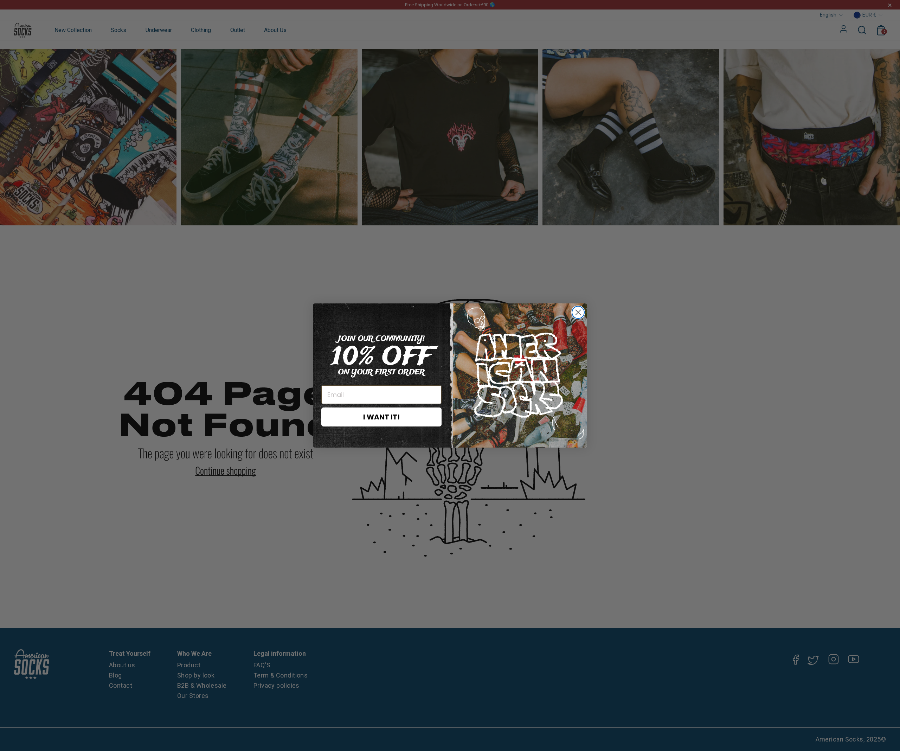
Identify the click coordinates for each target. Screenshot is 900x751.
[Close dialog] (578, 312)
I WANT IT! (381, 417)
